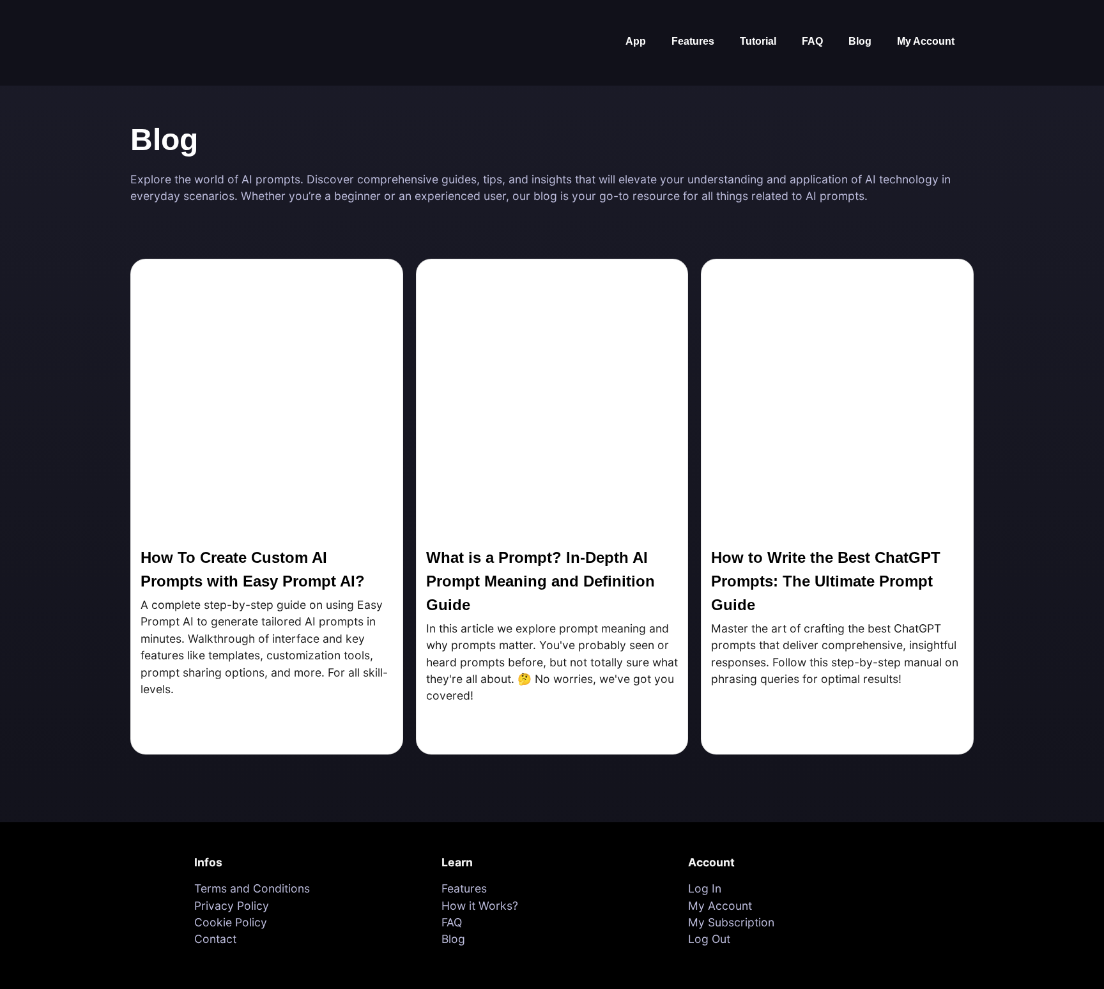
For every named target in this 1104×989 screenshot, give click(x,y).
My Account (925, 41)
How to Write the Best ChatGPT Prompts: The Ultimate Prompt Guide (825, 581)
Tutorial (758, 41)
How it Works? (479, 905)
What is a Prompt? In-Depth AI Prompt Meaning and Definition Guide (540, 581)
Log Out (709, 939)
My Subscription (731, 922)
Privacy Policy (231, 905)
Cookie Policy (230, 922)
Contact (215, 939)
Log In (704, 888)
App (635, 41)
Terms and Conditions (252, 888)
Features (692, 41)
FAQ (812, 41)
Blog (859, 41)
